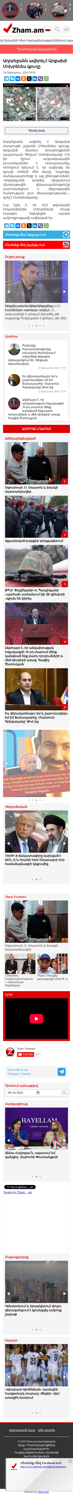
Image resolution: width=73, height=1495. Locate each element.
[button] (8, 291)
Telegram (33, 234)
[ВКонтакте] (17, 78)
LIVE (9, 994)
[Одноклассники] (23, 78)
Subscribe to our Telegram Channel (19, 1072)
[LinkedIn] (34, 78)
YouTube (32, 245)
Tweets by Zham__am (17, 1192)
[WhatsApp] (46, 78)
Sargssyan (43, 1491)
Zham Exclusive (15, 896)
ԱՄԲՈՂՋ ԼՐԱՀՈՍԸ (36, 429)
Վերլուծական (16, 806)
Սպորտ (11, 1340)
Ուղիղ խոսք (15, 257)
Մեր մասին (46, 1430)
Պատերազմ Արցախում (36, 49)
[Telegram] (6, 78)
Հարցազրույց (16, 1104)
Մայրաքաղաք (17, 1257)
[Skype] (12, 78)
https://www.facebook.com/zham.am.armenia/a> (43, 1466)
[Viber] (40, 78)
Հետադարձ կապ (22, 1430)
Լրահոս (11, 336)
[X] (29, 78)
